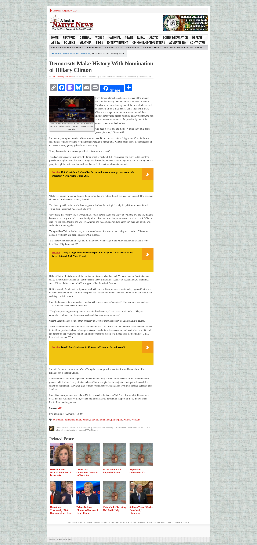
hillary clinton (82, 419)
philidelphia (116, 419)
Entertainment (117, 42)
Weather (85, 42)
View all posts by (64, 430)
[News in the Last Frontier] (72, 22)
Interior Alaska (94, 47)
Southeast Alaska (151, 47)
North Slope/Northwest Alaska (67, 47)
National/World (71, 53)
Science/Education (175, 37)
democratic (70, 419)
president (135, 419)
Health (197, 37)
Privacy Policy (182, 522)
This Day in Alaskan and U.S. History (183, 47)
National (114, 37)
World (99, 37)
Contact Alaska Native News (151, 522)
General (85, 37)
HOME (55, 37)
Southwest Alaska (114, 47)
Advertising (177, 42)
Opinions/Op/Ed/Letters (148, 42)
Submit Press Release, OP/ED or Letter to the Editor (111, 522)
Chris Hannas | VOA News (62, 76)
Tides (99, 42)
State (129, 37)
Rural (141, 37)
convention (58, 419)
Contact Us (198, 42)
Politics (69, 42)
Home (58, 53)
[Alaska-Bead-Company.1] (185, 22)
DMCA (170, 522)
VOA (60, 407)
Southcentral (133, 47)
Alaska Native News (63, 539)
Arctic (153, 37)
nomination (104, 419)
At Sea (55, 42)
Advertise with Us (76, 522)
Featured (69, 37)
